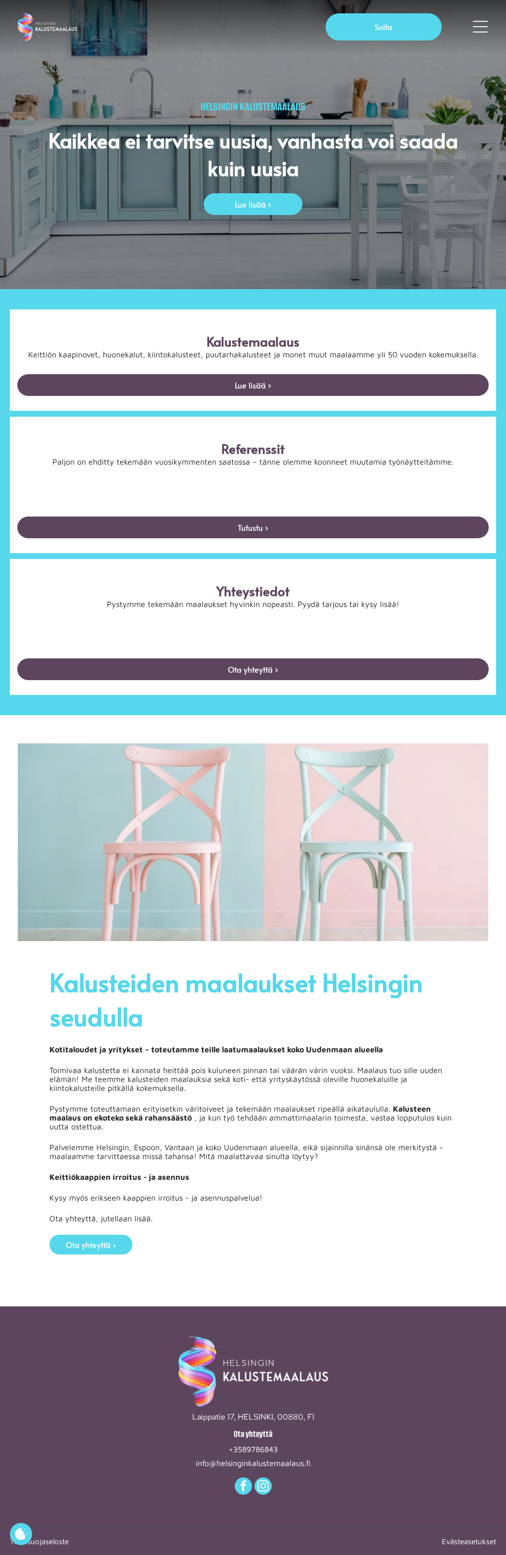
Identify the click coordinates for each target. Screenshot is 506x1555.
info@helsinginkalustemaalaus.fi (253, 1463)
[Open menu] (480, 26)
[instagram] (263, 1487)
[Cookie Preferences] (21, 1534)
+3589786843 (253, 1449)
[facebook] (243, 1487)
